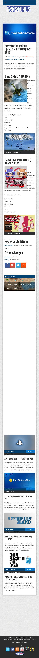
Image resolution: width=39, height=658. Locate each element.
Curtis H (7, 569)
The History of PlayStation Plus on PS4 (18, 497)
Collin (7, 489)
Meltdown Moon (8, 245)
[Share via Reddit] (23, 267)
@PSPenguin (24, 642)
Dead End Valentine (19, 59)
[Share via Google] (12, 267)
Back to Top (19, 645)
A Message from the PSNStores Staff (18, 458)
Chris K (12, 56)
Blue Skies (10, 59)
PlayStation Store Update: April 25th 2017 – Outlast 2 (18, 578)
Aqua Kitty (7, 257)
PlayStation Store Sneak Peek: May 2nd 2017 (18, 537)
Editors (7, 451)
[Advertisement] (19, 19)
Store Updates (17, 532)
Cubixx (6, 259)
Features (12, 454)
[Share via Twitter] (18, 267)
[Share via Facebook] (7, 267)
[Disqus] (19, 320)
